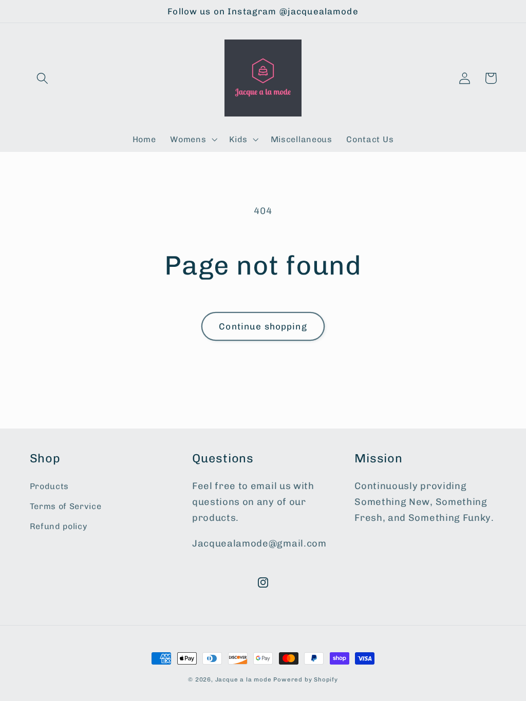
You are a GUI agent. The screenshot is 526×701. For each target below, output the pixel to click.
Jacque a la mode (243, 679)
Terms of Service (66, 506)
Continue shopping (263, 326)
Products (49, 486)
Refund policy (58, 526)
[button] (43, 78)
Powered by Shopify (305, 679)
